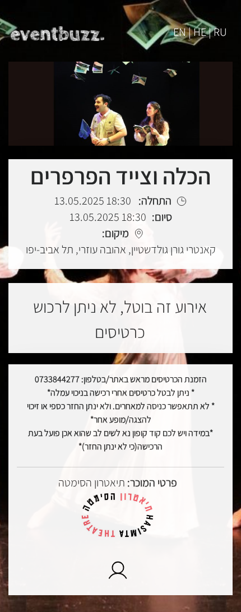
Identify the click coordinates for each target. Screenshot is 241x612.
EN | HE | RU (200, 32)
